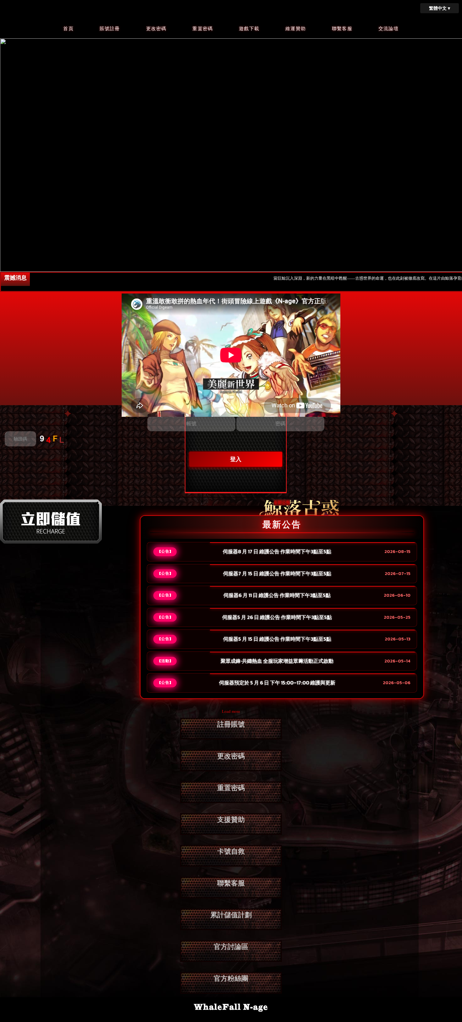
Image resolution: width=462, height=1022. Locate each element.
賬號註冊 (110, 28)
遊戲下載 (249, 28)
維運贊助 (295, 28)
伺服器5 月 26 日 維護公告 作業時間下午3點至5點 (277, 617)
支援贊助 (231, 819)
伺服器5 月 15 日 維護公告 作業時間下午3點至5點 (277, 639)
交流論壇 (388, 28)
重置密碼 (202, 28)
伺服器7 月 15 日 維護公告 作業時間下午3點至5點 (277, 574)
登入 (235, 459)
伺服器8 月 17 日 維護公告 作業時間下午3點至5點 (277, 552)
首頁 (68, 28)
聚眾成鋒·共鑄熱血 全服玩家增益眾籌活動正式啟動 (277, 661)
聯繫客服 (342, 28)
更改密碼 (156, 28)
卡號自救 (231, 851)
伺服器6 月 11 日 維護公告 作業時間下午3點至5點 (277, 595)
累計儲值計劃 (231, 915)
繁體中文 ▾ (439, 8)
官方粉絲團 (231, 978)
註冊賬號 (231, 724)
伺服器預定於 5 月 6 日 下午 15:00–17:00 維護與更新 (277, 683)
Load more (231, 711)
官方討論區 (231, 946)
